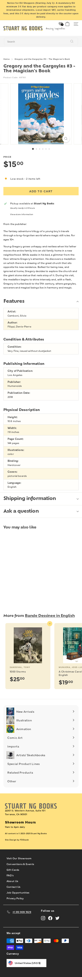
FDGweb (24, 839)
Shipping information (29, 498)
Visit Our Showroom (19, 858)
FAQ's (10, 875)
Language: (14, 483)
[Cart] (67, 24)
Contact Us (13, 886)
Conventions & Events (20, 864)
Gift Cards (13, 869)
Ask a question (21, 511)
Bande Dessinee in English (50, 616)
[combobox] (41, 41)
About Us (12, 881)
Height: (13, 417)
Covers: (13, 471)
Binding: (13, 461)
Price (7, 156)
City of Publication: (20, 371)
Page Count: (16, 439)
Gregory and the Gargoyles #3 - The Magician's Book (42, 58)
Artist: (12, 311)
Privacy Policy (15, 898)
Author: (13, 322)
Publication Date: (19, 393)
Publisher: (14, 382)
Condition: (14, 346)
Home (6, 58)
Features (13, 301)
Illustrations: (16, 450)
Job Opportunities (18, 892)
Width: (12, 428)
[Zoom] (66, 138)
